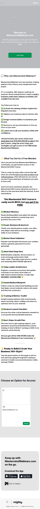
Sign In (36, 3)
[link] (16, 407)
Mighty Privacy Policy (27, 506)
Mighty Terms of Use (12, 506)
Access (26, 423)
